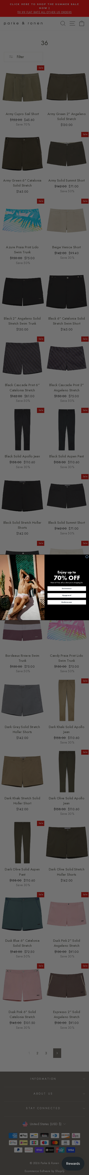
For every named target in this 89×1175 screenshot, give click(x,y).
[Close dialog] (87, 557)
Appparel (66, 595)
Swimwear (67, 589)
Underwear (66, 602)
